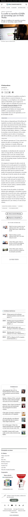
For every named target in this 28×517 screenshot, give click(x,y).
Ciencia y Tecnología (6, 11)
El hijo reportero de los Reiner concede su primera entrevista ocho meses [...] (15, 316)
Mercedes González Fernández (8, 469)
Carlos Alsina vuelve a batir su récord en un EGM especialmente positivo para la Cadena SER (16, 243)
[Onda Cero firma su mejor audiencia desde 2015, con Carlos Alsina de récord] (5, 236)
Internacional (22, 7)
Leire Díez (3, 467)
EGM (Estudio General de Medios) (9, 206)
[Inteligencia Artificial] (8, 486)
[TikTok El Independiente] (23, 505)
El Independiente (5, 85)
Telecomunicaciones (13, 208)
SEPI (2, 457)
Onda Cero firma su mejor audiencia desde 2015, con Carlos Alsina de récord (16, 236)
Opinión (3, 7)
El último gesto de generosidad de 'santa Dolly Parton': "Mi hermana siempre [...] (15, 322)
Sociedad (20, 206)
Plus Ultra (3, 459)
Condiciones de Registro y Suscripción (9, 510)
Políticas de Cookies (21, 510)
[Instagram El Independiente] (15, 505)
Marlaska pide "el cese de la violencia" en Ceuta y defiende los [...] (16, 332)
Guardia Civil (4, 465)
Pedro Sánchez (4, 463)
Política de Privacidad (8, 509)
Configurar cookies (14, 512)
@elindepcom (4, 87)
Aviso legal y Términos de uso (18, 509)
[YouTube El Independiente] (12, 505)
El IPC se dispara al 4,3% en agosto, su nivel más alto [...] (15, 337)
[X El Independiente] (4, 505)
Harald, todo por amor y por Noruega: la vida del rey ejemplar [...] (16, 328)
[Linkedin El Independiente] (19, 505)
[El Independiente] (14, 4)
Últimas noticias (10, 0)
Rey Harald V (15, 0)
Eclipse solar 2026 (5, 455)
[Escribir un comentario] (13, 92)
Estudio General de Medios (10, 105)
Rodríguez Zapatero (5, 461)
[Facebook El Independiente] (8, 505)
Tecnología (4, 208)
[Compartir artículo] (2, 92)
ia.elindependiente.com (8, 489)
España (8, 7)
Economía (14, 7)
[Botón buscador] (26, 4)
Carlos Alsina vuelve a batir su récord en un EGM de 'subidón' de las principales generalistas (16, 250)
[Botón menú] (1, 4)
